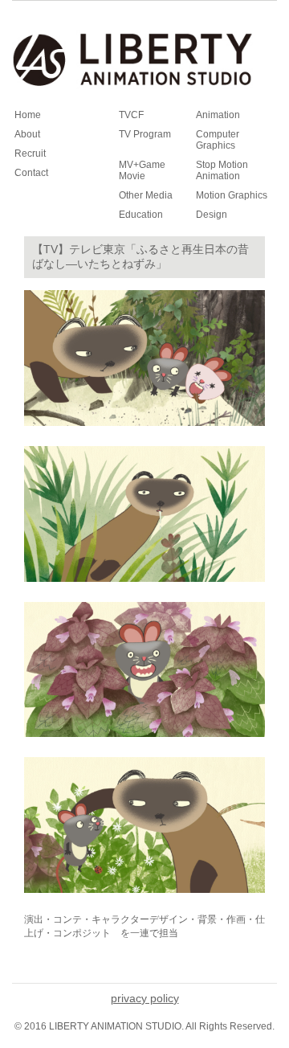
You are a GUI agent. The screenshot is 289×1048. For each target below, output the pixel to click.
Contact (31, 172)
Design (211, 214)
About (27, 134)
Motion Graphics (231, 195)
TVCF (131, 115)
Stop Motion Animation (222, 170)
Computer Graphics (217, 140)
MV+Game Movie (142, 170)
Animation (218, 115)
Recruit (30, 153)
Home (27, 115)
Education (141, 214)
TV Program (145, 134)
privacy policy (145, 998)
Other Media (146, 195)
